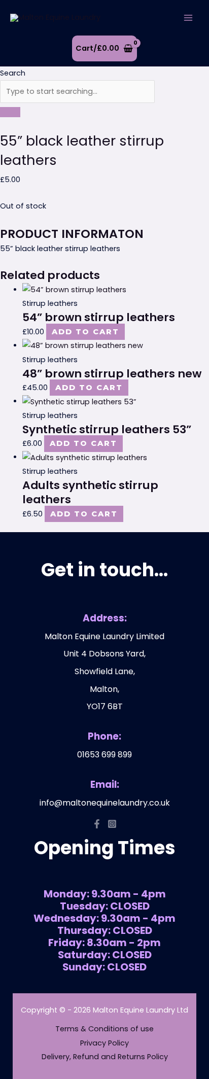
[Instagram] (112, 823)
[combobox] (77, 91)
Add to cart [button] (85, 331)
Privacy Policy (104, 1043)
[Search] (10, 112)
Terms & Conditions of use (104, 1029)
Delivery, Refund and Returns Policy (105, 1057)
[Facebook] (96, 823)
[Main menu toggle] (188, 17)
